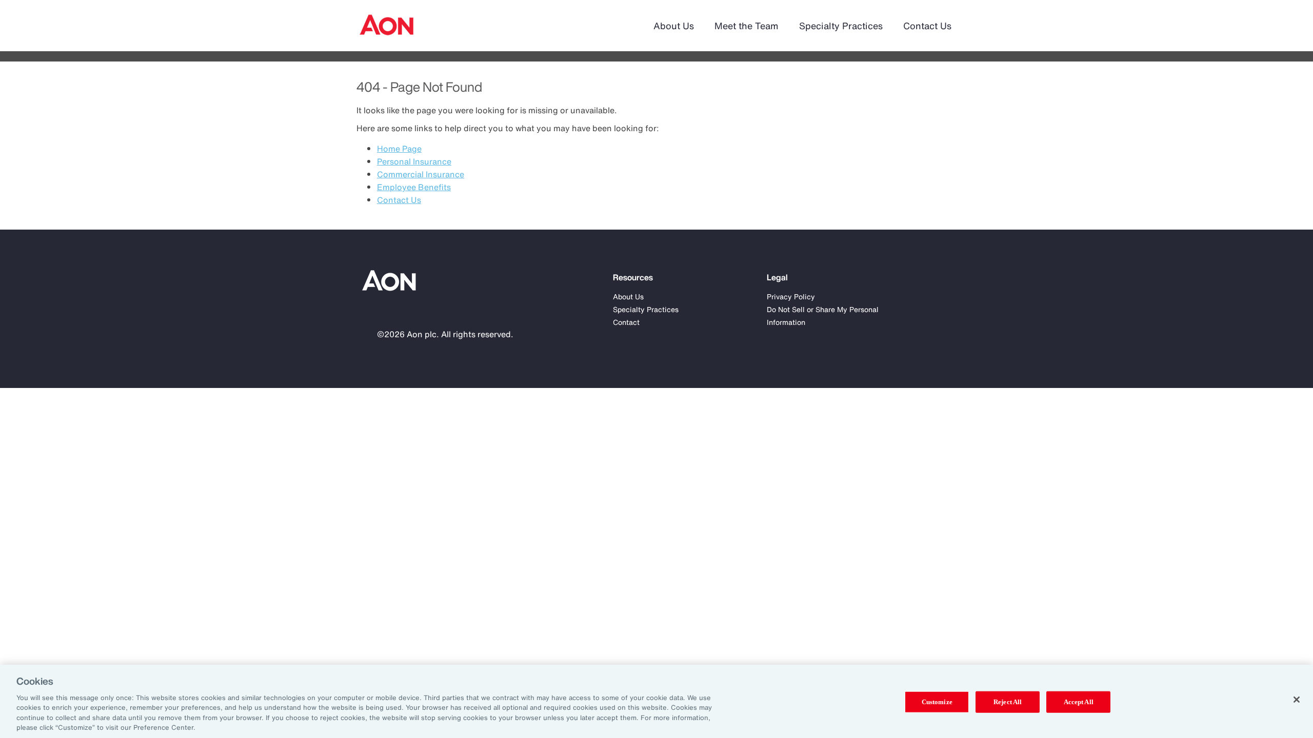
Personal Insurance (414, 161)
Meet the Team (746, 25)
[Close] (1296, 699)
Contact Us (927, 25)
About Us (673, 25)
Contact (626, 322)
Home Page (399, 148)
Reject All (1007, 702)
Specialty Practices (841, 25)
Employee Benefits (414, 187)
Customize (937, 702)
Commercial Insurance (420, 174)
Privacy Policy (791, 296)
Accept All (1078, 702)
